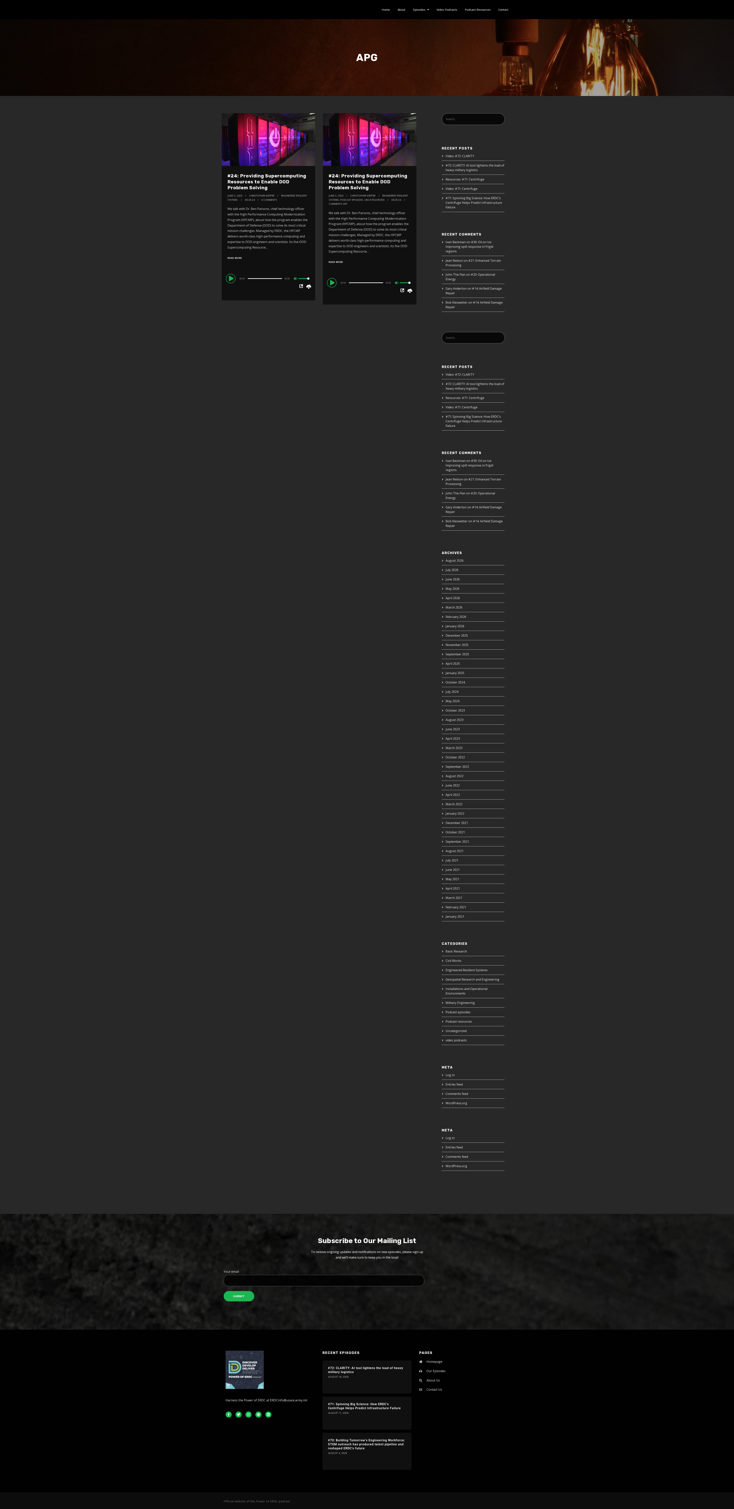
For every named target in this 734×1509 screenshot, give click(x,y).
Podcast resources (459, 1021)
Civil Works (453, 961)
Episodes (419, 9)
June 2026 (453, 579)
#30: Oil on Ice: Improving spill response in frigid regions (469, 246)
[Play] (231, 278)
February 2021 (456, 907)
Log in (450, 1075)
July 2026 (452, 570)
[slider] (304, 281)
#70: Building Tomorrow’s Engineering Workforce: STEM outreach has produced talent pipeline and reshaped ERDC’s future (366, 1444)
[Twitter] (238, 1414)
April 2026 (453, 598)
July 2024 (452, 692)
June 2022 (453, 785)
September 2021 (457, 841)
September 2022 (457, 767)
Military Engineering (460, 1003)
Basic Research (456, 951)
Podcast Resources (478, 9)
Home (386, 9)
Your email (231, 1271)
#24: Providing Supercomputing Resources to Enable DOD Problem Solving (266, 181)
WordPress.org (456, 1103)
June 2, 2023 (235, 195)
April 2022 (453, 795)
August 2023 (455, 720)
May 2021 (452, 879)
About (401, 9)
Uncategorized (375, 200)
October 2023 (455, 710)
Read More (234, 258)
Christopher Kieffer (261, 195)
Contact (503, 9)
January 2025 (455, 673)
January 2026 (455, 626)
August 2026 (455, 560)
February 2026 (456, 617)
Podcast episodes (351, 200)
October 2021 (455, 832)
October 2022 (455, 757)
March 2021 (454, 898)
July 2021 (452, 860)
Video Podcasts (447, 9)
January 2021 (455, 916)
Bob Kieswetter (457, 302)
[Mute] (296, 279)
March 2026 (454, 607)
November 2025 (457, 645)
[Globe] (258, 1414)
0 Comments (269, 200)
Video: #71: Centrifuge (461, 189)
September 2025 (457, 654)
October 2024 (455, 682)
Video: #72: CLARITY (460, 156)
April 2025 (453, 663)
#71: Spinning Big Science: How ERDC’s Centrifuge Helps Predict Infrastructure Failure (474, 202)
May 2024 (452, 701)
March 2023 (454, 748)
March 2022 (454, 804)
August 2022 (455, 776)
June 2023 (453, 729)
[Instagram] (248, 1414)
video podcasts (456, 1040)
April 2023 (453, 738)
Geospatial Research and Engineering (472, 979)
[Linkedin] (268, 1414)
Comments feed (457, 1094)
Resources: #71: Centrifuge (465, 179)
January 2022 (455, 813)
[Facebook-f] (229, 1414)
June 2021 (453, 870)
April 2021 (453, 888)
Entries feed (454, 1084)
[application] (268, 278)
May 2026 (452, 589)
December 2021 (457, 823)
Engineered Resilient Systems (467, 970)
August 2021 (455, 851)
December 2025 (457, 635)
